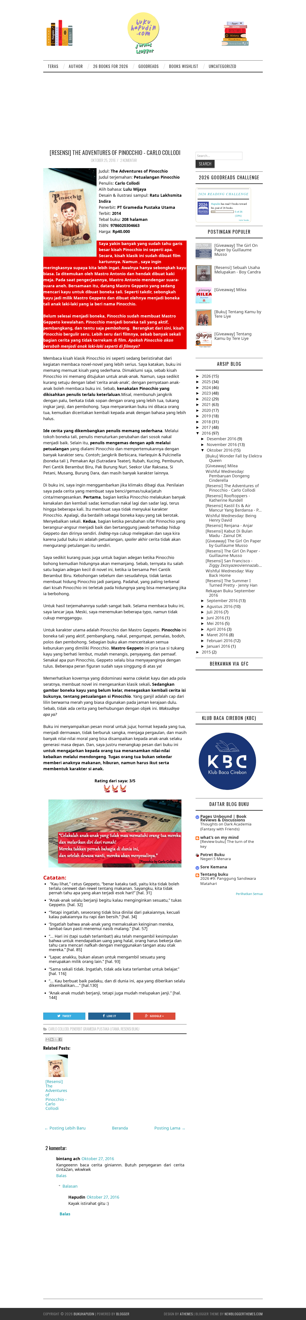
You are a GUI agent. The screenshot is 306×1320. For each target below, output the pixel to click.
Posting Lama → (169, 1128)
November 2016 (222, 444)
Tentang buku (214, 874)
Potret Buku (212, 854)
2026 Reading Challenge (223, 194)
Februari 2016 (220, 640)
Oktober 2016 (220, 450)
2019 (207, 416)
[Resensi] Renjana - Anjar (229, 525)
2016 (207, 433)
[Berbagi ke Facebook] (60, 1039)
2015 (207, 652)
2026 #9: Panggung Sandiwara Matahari (228, 881)
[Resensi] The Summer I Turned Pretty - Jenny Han (231, 583)
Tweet (66, 1016)
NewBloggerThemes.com (244, 1313)
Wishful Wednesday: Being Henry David (231, 518)
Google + (157, 1016)
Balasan (70, 1186)
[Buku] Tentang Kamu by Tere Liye (237, 314)
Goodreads (148, 66)
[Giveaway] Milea (230, 289)
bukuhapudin (84, 1313)
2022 (207, 399)
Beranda (120, 1128)
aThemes (186, 1313)
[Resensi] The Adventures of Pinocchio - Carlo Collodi (115, 152)
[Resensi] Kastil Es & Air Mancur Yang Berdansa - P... (234, 508)
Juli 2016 (215, 612)
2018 (207, 421)
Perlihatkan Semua (249, 894)
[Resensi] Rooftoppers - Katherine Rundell (228, 498)
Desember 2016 (222, 438)
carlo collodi (58, 1029)
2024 (207, 387)
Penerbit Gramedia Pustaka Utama (94, 1029)
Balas (61, 1175)
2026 (207, 376)
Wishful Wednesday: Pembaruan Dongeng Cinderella (228, 476)
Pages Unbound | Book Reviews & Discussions (223, 818)
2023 (207, 393)
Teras (53, 66)
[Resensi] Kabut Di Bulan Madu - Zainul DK (229, 533)
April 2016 (217, 629)
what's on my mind (219, 837)
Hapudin (215, 203)
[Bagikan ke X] (56, 1039)
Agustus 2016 (220, 606)
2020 (207, 410)
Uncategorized (222, 66)
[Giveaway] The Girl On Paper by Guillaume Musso (236, 250)
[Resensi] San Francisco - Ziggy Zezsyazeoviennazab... (234, 563)
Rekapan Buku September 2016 (230, 593)
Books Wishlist (183, 66)
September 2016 (223, 600)
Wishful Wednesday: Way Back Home (229, 573)
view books (244, 220)
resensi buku (130, 1029)
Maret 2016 (218, 634)
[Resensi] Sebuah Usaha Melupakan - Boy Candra (237, 270)
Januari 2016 (219, 646)
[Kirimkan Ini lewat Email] (47, 1039)
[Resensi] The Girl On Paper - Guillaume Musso (233, 553)
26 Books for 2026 (110, 66)
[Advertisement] (153, 106)
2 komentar (129, 160)
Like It (111, 1016)
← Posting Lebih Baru (65, 1128)
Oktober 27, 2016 (98, 1158)
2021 (207, 404)
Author (76, 66)
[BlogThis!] (52, 1039)
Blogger (122, 1313)
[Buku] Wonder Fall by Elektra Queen (234, 458)
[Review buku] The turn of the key (227, 844)
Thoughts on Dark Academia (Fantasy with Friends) (226, 826)
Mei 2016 (216, 623)
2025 (207, 381)
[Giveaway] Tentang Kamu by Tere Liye (233, 336)
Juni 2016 (216, 617)
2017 (207, 427)
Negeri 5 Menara (215, 858)
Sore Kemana (213, 866)
